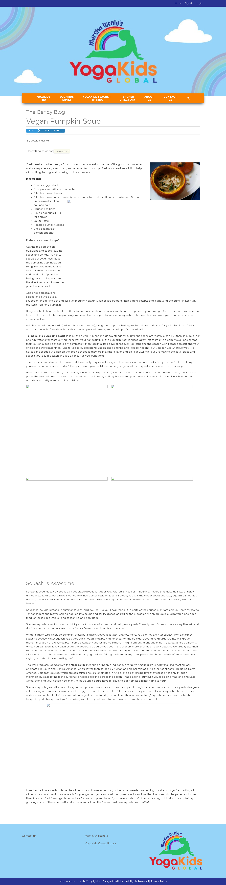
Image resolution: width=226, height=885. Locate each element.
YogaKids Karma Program (101, 843)
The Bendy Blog (52, 130)
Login (200, 3)
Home (178, 3)
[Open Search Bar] (188, 98)
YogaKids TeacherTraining (96, 98)
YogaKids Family (67, 98)
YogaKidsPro (43, 98)
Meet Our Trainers (96, 835)
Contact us (29, 835)
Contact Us (170, 98)
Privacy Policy (159, 881)
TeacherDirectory (127, 98)
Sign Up (189, 3)
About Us (149, 98)
